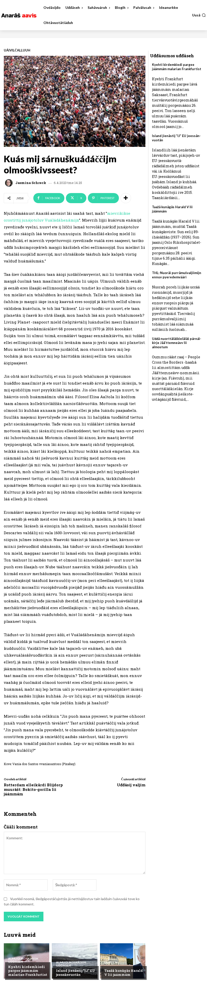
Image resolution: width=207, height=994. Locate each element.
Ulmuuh (111, 962)
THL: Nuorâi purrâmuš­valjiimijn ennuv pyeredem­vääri (176, 275)
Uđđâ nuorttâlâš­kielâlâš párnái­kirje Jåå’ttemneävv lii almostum (176, 343)
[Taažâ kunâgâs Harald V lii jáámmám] (122, 961)
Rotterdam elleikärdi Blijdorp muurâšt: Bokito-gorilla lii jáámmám (33, 789)
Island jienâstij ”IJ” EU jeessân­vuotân (75, 972)
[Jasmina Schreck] (9, 183)
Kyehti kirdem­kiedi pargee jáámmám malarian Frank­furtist (27, 970)
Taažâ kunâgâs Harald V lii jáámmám (123, 972)
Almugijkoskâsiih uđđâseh (23, 960)
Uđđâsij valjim (131, 784)
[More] (125, 198)
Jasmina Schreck (30, 182)
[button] (199, 15)
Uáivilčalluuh (17, 50)
